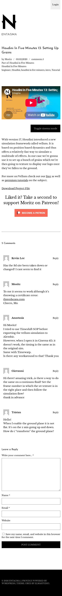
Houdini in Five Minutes (22, 63)
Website (6, 520)
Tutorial (56, 70)
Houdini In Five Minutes (14, 66)
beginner (6, 70)
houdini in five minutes (32, 70)
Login (55, 4)
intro (48, 70)
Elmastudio (42, 583)
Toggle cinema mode (45, 128)
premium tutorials (16, 180)
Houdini (16, 70)
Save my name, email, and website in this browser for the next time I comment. (31, 536)
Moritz (8, 59)
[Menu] (6, 4)
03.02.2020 (21, 59)
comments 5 (37, 59)
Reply (56, 258)
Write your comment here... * (18, 455)
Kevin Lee (18, 258)
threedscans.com (14, 299)
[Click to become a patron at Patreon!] (31, 217)
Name (6, 495)
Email (6, 508)
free (48, 176)
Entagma (14, 581)
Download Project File (16, 188)
